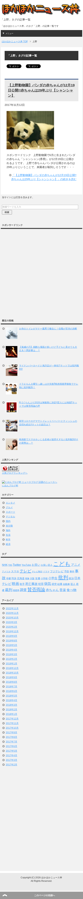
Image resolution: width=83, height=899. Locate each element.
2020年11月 (12, 613)
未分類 (9, 525)
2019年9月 (11, 636)
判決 (13, 578)
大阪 (32, 578)
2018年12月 (12, 668)
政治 (71, 578)
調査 (23, 590)
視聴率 (16, 590)
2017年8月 (11, 737)
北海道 (21, 578)
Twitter (17, 564)
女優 (37, 578)
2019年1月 (11, 663)
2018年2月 (11, 709)
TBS (10, 565)
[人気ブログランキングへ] (10, 469)
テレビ (25, 571)
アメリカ (6, 571)
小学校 (44, 578)
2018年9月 (11, 677)
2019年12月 (12, 631)
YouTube (26, 565)
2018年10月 (12, 672)
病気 (47, 584)
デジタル (10, 516)
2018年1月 (11, 714)
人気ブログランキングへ (14, 473)
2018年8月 (11, 682)
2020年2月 (11, 626)
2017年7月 (11, 741)
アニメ (75, 564)
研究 (54, 584)
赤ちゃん (52, 590)
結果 (59, 584)
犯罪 (41, 583)
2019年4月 (11, 649)
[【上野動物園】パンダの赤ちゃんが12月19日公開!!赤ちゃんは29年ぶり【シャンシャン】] (30, 147)
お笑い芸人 (47, 565)
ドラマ (46, 571)
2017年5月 (11, 751)
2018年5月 (11, 695)
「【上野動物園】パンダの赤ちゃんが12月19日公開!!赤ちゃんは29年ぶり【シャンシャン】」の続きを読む (43, 177)
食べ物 (71, 590)
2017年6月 (11, 746)
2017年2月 (11, 764)
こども (61, 564)
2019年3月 (11, 654)
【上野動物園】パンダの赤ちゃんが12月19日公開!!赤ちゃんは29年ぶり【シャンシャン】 (41, 90)
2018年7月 (11, 686)
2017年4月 (11, 755)
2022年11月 (12, 608)
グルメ (9, 507)
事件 (72, 571)
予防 (66, 571)
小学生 (53, 578)
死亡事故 (31, 583)
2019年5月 (11, 645)
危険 (27, 578)
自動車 (66, 584)
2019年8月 (11, 640)
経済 (8, 544)
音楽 (62, 590)
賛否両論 (36, 589)
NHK (5, 564)
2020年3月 (11, 622)
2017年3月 (11, 760)
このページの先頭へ (44, 895)
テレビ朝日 (37, 571)
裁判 (8, 590)
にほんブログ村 (10, 485)
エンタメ (10, 502)
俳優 (8, 578)
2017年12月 (12, 718)
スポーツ (10, 512)
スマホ (15, 571)
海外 (8, 530)
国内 (8, 521)
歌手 (22, 584)
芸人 (72, 584)
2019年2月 (11, 659)
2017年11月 (12, 723)
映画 (15, 584)
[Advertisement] (41, 272)
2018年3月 (11, 705)
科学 (8, 539)
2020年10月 (12, 617)
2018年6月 (11, 691)
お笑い (36, 564)
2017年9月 (11, 732)
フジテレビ (57, 571)
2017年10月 (12, 728)
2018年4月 (11, 700)
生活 (8, 535)
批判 (63, 577)
